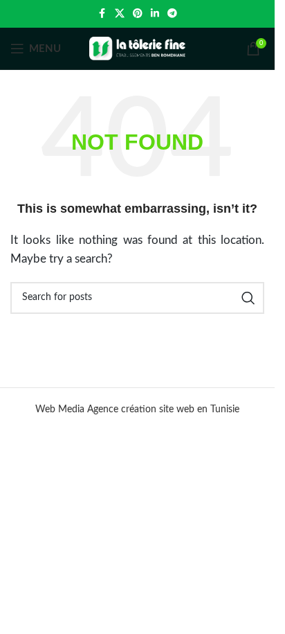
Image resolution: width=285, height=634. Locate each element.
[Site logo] (137, 48)
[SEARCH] (248, 298)
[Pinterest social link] (138, 14)
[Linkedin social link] (155, 14)
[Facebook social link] (102, 14)
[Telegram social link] (172, 14)
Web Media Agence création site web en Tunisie (137, 409)
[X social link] (120, 14)
